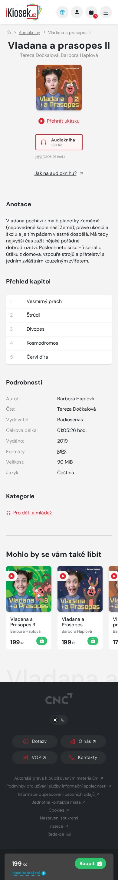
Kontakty (87, 757)
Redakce (56, 834)
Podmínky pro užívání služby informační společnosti (56, 786)
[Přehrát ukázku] (12, 576)
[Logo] (28, 12)
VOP (36, 757)
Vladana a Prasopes (73, 622)
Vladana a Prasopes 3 (22, 622)
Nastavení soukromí (59, 818)
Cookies (56, 810)
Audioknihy (29, 32)
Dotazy (39, 741)
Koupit (87, 863)
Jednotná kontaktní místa (56, 802)
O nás (85, 741)
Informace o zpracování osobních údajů (56, 794)
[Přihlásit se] (77, 12)
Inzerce (56, 826)
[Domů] (9, 32)
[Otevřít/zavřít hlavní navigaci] (106, 12)
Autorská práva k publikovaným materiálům (56, 778)
